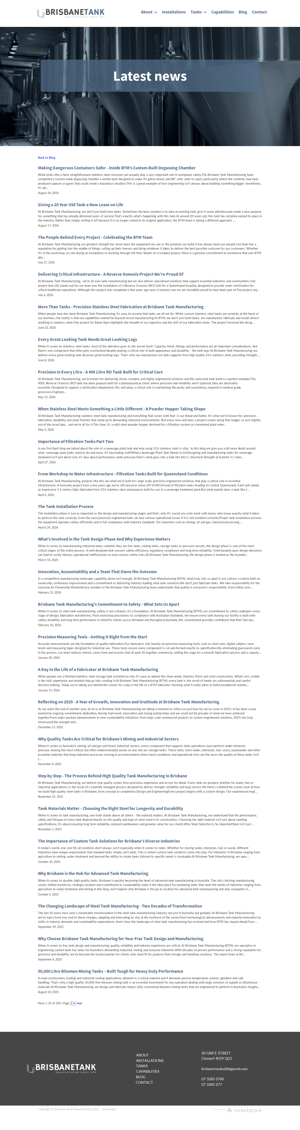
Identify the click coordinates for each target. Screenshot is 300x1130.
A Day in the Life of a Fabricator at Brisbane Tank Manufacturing (98, 669)
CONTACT (144, 1082)
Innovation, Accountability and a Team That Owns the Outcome (97, 572)
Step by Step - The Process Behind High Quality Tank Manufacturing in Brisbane (112, 776)
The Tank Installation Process (65, 506)
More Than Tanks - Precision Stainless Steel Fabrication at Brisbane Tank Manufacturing (120, 307)
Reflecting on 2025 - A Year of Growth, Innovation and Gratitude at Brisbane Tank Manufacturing (128, 702)
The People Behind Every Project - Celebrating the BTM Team (95, 237)
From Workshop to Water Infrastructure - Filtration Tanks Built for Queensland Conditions (123, 474)
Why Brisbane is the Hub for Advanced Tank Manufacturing (93, 873)
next (79, 1003)
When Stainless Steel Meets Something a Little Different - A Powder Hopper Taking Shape (122, 409)
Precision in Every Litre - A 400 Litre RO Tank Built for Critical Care (100, 372)
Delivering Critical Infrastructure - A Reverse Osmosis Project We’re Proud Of (110, 274)
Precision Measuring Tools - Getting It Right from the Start (92, 637)
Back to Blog (46, 157)
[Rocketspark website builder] (237, 1111)
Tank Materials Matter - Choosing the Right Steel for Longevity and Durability (110, 808)
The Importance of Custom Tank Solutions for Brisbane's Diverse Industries (109, 841)
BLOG (141, 1076)
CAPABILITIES (147, 1071)
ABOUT (142, 1055)
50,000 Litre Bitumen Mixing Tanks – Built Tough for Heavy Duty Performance (110, 971)
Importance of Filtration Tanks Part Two (75, 441)
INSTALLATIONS (150, 1060)
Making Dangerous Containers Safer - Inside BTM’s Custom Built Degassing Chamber (117, 168)
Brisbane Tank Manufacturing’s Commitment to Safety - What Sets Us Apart (108, 604)
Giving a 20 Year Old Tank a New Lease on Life (80, 205)
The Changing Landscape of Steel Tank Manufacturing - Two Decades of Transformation (120, 906)
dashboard (109, 1109)
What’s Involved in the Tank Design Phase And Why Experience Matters (104, 539)
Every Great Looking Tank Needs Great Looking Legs (87, 339)
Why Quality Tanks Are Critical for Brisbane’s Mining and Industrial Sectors (108, 739)
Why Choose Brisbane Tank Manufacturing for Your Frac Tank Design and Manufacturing (120, 939)
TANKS (142, 1065)
